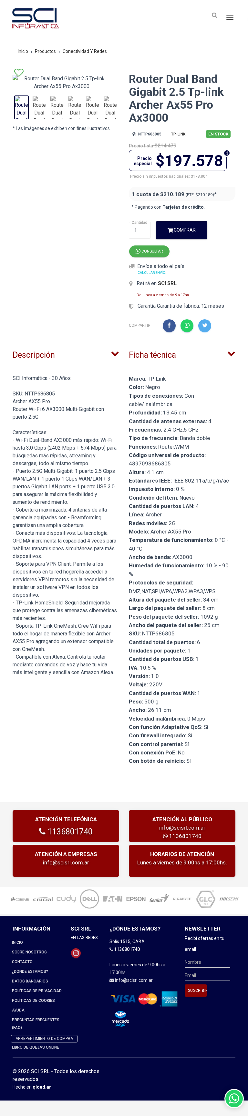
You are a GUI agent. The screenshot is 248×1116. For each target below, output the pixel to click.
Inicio (23, 51)
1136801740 (69, 831)
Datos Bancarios (30, 981)
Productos (45, 51)
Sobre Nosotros (29, 952)
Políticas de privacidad (37, 991)
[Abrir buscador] (214, 15)
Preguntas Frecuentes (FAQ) (35, 1024)
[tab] (66, 353)
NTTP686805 (149, 134)
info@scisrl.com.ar (182, 827)
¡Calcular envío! (151, 272)
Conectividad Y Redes (85, 51)
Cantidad (139, 222)
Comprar (184, 230)
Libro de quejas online (35, 1047)
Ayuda (18, 1010)
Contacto (22, 962)
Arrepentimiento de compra (44, 1038)
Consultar (151, 251)
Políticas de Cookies (33, 1000)
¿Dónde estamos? (30, 971)
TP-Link (178, 134)
